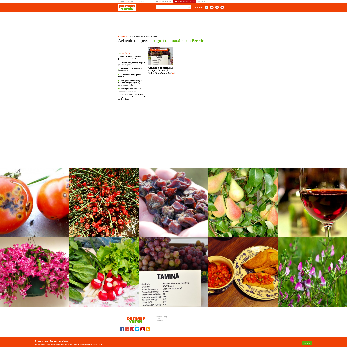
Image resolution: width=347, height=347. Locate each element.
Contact (201, 1)
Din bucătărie (243, 266)
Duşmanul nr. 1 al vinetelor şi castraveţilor (130, 70)
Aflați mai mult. (97, 345)
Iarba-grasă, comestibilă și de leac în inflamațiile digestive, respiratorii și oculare (130, 83)
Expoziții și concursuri (159, 50)
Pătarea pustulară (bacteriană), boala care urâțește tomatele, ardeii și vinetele (35, 201)
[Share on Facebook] (169, 73)
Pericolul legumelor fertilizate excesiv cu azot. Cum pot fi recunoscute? (104, 270)
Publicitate (159, 320)
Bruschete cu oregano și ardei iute (243, 269)
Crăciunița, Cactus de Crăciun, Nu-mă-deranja (34, 269)
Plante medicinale (104, 197)
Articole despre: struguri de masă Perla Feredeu (144, 36)
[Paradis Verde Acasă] (127, 7)
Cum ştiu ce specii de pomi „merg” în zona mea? (243, 199)
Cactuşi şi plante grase (35, 266)
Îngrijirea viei (173, 197)
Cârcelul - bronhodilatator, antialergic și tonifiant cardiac (104, 199)
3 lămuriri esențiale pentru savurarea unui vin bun (312, 199)
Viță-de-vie (141, 1)
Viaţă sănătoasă (104, 266)
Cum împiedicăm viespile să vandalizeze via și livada (129, 90)
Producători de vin (163, 1)
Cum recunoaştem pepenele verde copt (129, 76)
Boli (34, 197)
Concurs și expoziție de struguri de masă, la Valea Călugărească (160, 70)
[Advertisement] (173, 23)
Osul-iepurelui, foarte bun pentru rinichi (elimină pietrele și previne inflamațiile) (312, 270)
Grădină (121, 1)
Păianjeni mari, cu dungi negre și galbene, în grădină (131, 64)
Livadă (130, 1)
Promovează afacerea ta (185, 1)
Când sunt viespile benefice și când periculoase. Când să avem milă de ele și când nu (132, 97)
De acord (307, 343)
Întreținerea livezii (243, 197)
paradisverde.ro (123, 36)
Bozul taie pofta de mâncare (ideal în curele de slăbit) (129, 58)
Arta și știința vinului (312, 197)
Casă (151, 1)
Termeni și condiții (161, 317)
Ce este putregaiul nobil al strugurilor (173, 199)
